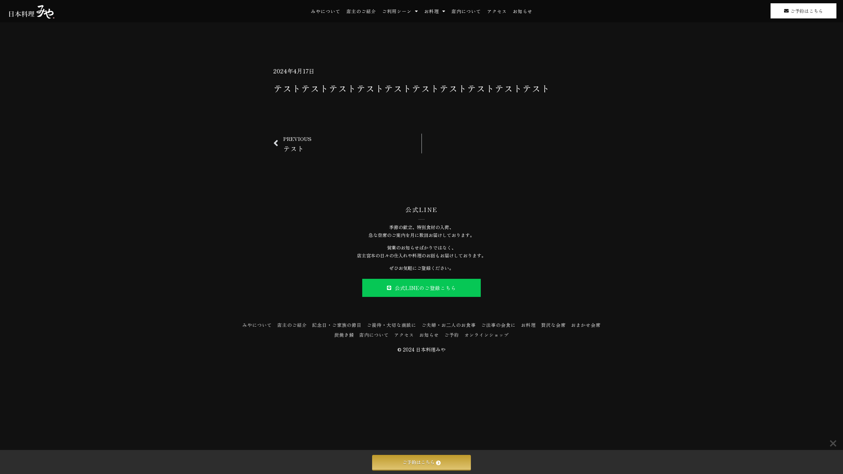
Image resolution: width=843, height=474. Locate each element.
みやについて (325, 11)
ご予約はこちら (418, 462)
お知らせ (522, 11)
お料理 (431, 11)
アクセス (497, 11)
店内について (466, 11)
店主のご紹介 (361, 11)
